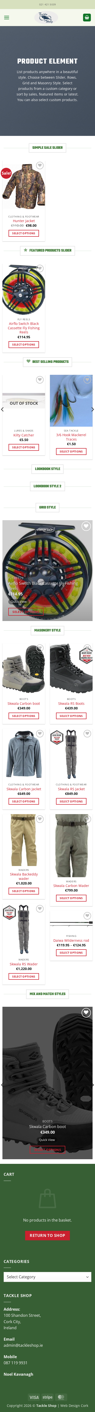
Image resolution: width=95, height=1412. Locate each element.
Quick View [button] (19, 601)
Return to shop (47, 1235)
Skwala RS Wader (24, 964)
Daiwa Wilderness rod (71, 940)
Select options (23, 233)
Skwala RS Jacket (71, 789)
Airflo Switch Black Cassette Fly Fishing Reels (24, 327)
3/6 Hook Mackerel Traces (71, 437)
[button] (7, 17)
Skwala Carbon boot (24, 703)
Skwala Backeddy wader (24, 876)
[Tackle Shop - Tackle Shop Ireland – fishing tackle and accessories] (46, 17)
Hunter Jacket (24, 221)
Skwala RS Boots (71, 703)
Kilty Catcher (23, 435)
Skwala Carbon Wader (71, 886)
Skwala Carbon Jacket (24, 789)
